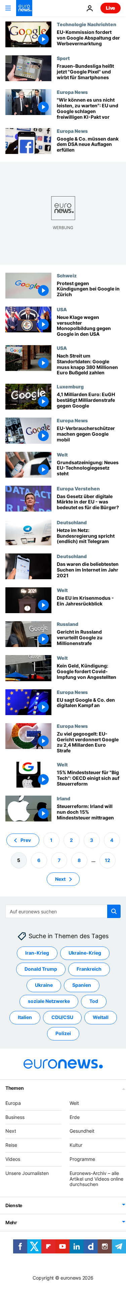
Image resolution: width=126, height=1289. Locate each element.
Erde (75, 1117)
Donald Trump (41, 969)
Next (60, 879)
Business (15, 1117)
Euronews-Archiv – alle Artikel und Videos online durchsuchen (96, 1178)
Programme (82, 1159)
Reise (11, 1145)
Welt (62, 454)
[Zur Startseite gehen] (24, 8)
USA (62, 309)
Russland (67, 624)
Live (110, 8)
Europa (13, 1103)
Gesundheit (82, 1131)
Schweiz (67, 275)
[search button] (114, 911)
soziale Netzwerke (49, 1001)
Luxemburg (70, 386)
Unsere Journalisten (27, 1173)
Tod (93, 1001)
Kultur (76, 1145)
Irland (63, 798)
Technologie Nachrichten (86, 24)
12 (107, 860)
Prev (25, 840)
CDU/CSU (62, 1017)
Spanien (81, 985)
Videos (12, 1159)
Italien (25, 1017)
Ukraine (44, 985)
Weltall (101, 1017)
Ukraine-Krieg (85, 953)
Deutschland (72, 522)
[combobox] (63, 911)
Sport (63, 58)
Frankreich (89, 969)
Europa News (72, 92)
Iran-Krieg (37, 953)
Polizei (63, 1033)
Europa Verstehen (78, 488)
